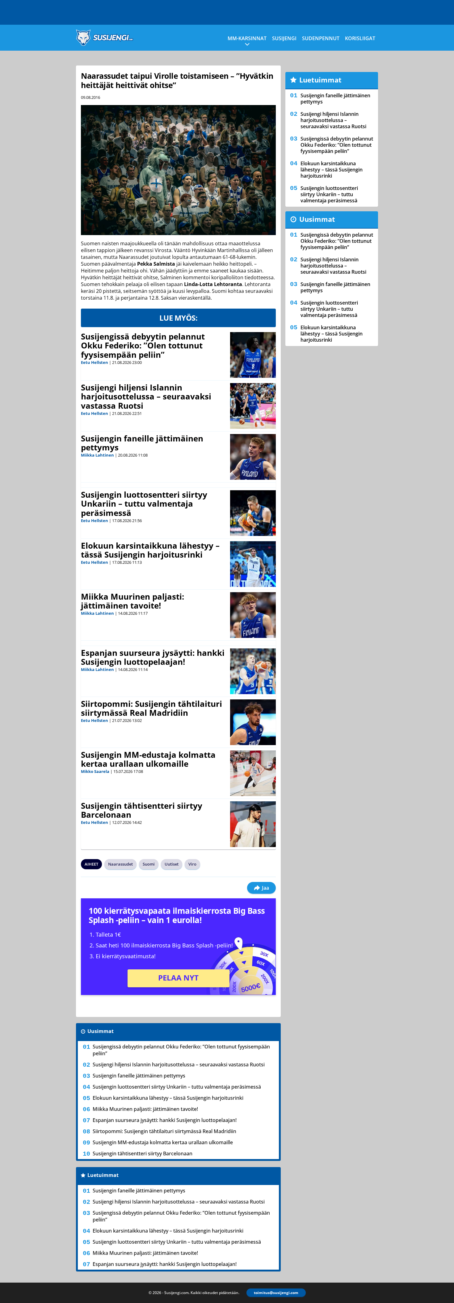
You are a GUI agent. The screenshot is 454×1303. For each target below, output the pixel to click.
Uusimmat (100, 1031)
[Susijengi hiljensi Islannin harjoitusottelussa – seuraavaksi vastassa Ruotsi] (253, 406)
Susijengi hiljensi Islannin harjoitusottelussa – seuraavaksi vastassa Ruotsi (146, 396)
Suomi (149, 864)
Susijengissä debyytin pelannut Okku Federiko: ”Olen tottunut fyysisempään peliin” (143, 346)
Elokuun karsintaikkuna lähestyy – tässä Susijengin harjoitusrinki (150, 550)
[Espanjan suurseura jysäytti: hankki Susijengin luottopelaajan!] (253, 671)
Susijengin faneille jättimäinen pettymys (142, 443)
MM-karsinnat (247, 38)
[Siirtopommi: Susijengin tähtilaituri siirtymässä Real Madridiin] (253, 722)
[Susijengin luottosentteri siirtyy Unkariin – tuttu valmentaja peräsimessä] (253, 513)
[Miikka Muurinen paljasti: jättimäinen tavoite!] (253, 615)
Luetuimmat (103, 1175)
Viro (192, 864)
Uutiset (172, 864)
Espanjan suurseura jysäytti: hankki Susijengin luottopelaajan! (153, 657)
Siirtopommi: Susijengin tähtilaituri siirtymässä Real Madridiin (151, 708)
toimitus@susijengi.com (276, 1292)
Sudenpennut (320, 38)
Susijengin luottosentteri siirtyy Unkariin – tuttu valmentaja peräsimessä (144, 504)
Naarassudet (120, 864)
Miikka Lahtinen (97, 455)
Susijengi (284, 38)
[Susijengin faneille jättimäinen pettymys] (253, 457)
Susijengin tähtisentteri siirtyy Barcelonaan (141, 810)
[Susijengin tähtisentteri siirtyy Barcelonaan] (253, 824)
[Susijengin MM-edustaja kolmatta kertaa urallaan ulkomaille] (253, 773)
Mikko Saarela (95, 771)
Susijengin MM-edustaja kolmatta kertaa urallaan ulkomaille (148, 759)
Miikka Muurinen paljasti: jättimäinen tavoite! (132, 601)
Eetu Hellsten (94, 362)
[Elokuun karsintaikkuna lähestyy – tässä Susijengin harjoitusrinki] (253, 564)
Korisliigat (360, 38)
